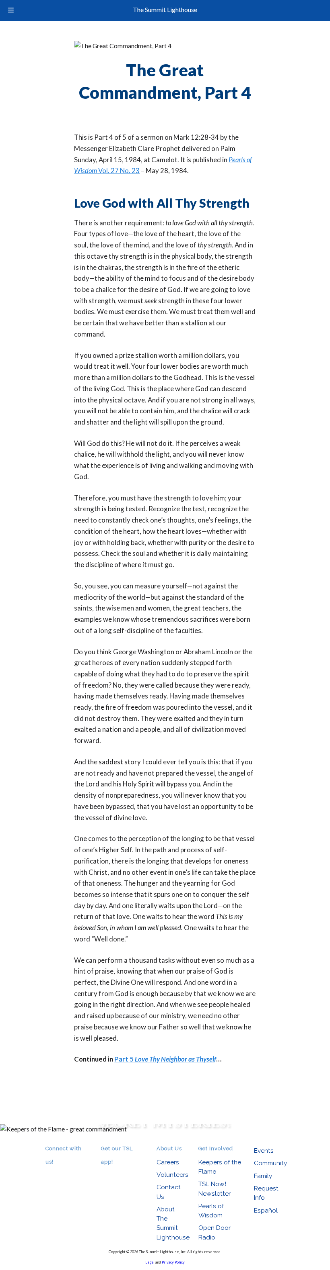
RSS (50, 1173)
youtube (73, 1173)
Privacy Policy (173, 1262)
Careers (168, 1162)
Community (270, 1163)
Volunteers (172, 1174)
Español (266, 1210)
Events (264, 1150)
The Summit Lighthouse (165, 9)
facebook (61, 1173)
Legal (150, 1262)
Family (263, 1176)
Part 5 (165, 1059)
